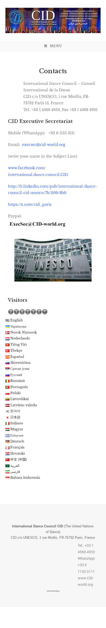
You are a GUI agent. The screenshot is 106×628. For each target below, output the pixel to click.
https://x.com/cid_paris (29, 204)
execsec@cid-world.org (43, 144)
